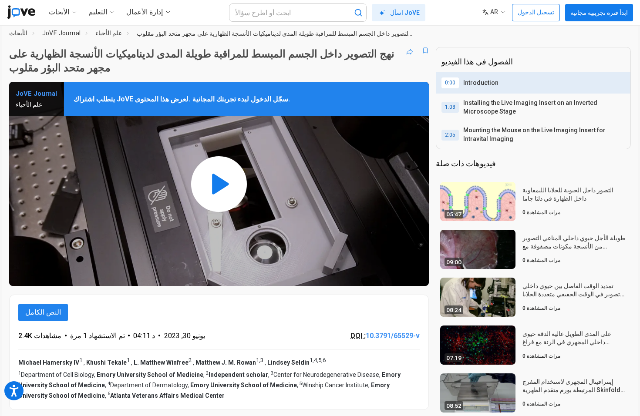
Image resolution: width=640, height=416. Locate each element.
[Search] (358, 12)
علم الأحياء (108, 33)
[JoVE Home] (21, 12)
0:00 (450, 83)
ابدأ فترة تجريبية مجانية (599, 12)
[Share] (409, 50)
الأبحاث (18, 33)
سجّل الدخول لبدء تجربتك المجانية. (241, 99)
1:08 (450, 107)
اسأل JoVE (405, 12)
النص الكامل (43, 312)
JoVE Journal (61, 33)
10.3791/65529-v (393, 336)
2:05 (450, 135)
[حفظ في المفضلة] (425, 50)
